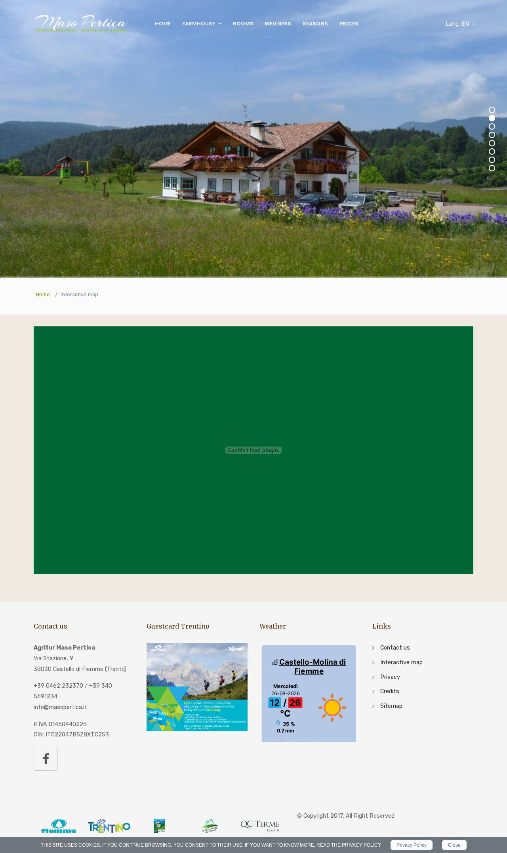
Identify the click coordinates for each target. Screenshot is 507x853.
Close (454, 845)
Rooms (243, 23)
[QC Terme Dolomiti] (260, 826)
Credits (389, 691)
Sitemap (391, 706)
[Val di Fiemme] (59, 826)
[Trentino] (109, 826)
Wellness (278, 23)
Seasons (315, 23)
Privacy (390, 677)
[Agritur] (159, 826)
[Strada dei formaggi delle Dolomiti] (210, 826)
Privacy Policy (411, 845)
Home (163, 23)
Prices (348, 23)
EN (457, 24)
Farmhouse (198, 23)
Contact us (395, 647)
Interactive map (401, 662)
